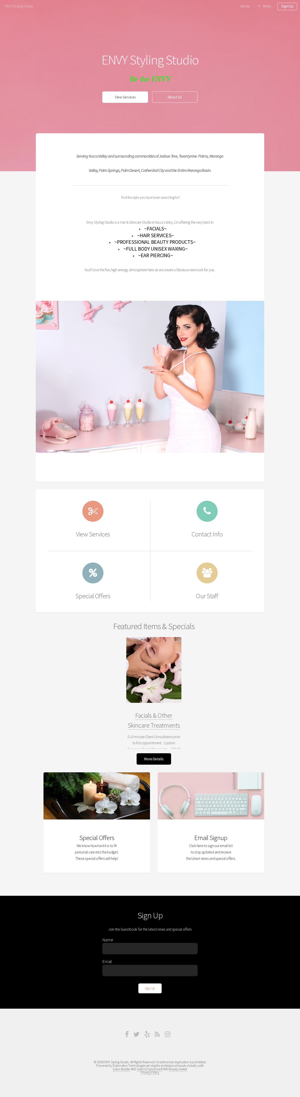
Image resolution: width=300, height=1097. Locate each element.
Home (244, 6)
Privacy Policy (150, 1072)
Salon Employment (149, 1069)
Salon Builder (121, 1069)
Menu (267, 6)
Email (107, 961)
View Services (125, 97)
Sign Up (287, 6)
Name (107, 939)
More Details (153, 759)
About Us (175, 97)
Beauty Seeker (178, 1069)
